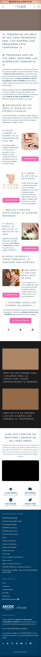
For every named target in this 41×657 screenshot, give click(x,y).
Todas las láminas (7, 589)
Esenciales (5, 593)
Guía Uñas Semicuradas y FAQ (11, 521)
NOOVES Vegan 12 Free (10, 531)
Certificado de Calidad (9, 524)
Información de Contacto (10, 534)
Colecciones (6, 586)
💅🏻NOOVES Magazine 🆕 (10, 599)
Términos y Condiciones (9, 544)
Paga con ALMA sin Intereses (11, 563)
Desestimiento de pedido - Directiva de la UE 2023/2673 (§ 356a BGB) (20, 571)
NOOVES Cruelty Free (9, 528)
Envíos (4, 537)
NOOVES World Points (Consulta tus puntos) (16, 567)
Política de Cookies (8, 550)
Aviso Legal (6, 554)
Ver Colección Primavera (20, 320)
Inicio (4, 583)
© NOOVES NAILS (20, 652)
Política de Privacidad (9, 547)
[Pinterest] (17, 643)
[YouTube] (21, 643)
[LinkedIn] (30, 643)
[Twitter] (7, 643)
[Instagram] (12, 643)
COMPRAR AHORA (30, 159)
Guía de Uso (6, 596)
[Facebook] (3, 643)
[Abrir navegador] (3, 6)
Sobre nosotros (7, 560)
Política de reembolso (9, 541)
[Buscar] (35, 7)
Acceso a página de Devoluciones (12, 557)
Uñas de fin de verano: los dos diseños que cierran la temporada (19, 416)
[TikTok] (26, 643)
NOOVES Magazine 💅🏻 (9, 518)
